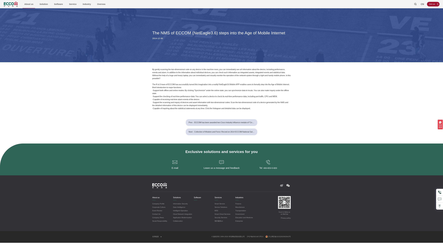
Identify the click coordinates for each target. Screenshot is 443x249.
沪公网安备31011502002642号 (279, 236)
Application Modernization (182, 217)
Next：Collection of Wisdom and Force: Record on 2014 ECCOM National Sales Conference (223, 132)
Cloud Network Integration (182, 214)
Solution (44, 4)
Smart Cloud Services (222, 214)
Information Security (180, 204)
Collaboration (178, 221)
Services (218, 198)
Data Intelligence (179, 207)
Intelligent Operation (180, 211)
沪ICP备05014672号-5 (255, 236)
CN (422, 4)
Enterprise (239, 221)
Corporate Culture (158, 207)
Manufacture (240, 207)
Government (239, 214)
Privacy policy (286, 218)
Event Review (157, 211)
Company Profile (158, 204)
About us (28, 4)
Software (58, 4)
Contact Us (156, 214)
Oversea (101, 4)
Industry (87, 4)
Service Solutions (221, 207)
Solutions (177, 198)
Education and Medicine (244, 217)
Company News (158, 217)
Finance (238, 204)
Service (72, 4)
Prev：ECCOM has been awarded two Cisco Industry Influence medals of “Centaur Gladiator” (223, 122)
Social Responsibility (159, 221)
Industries (239, 198)
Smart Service (220, 204)
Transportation (240, 211)
